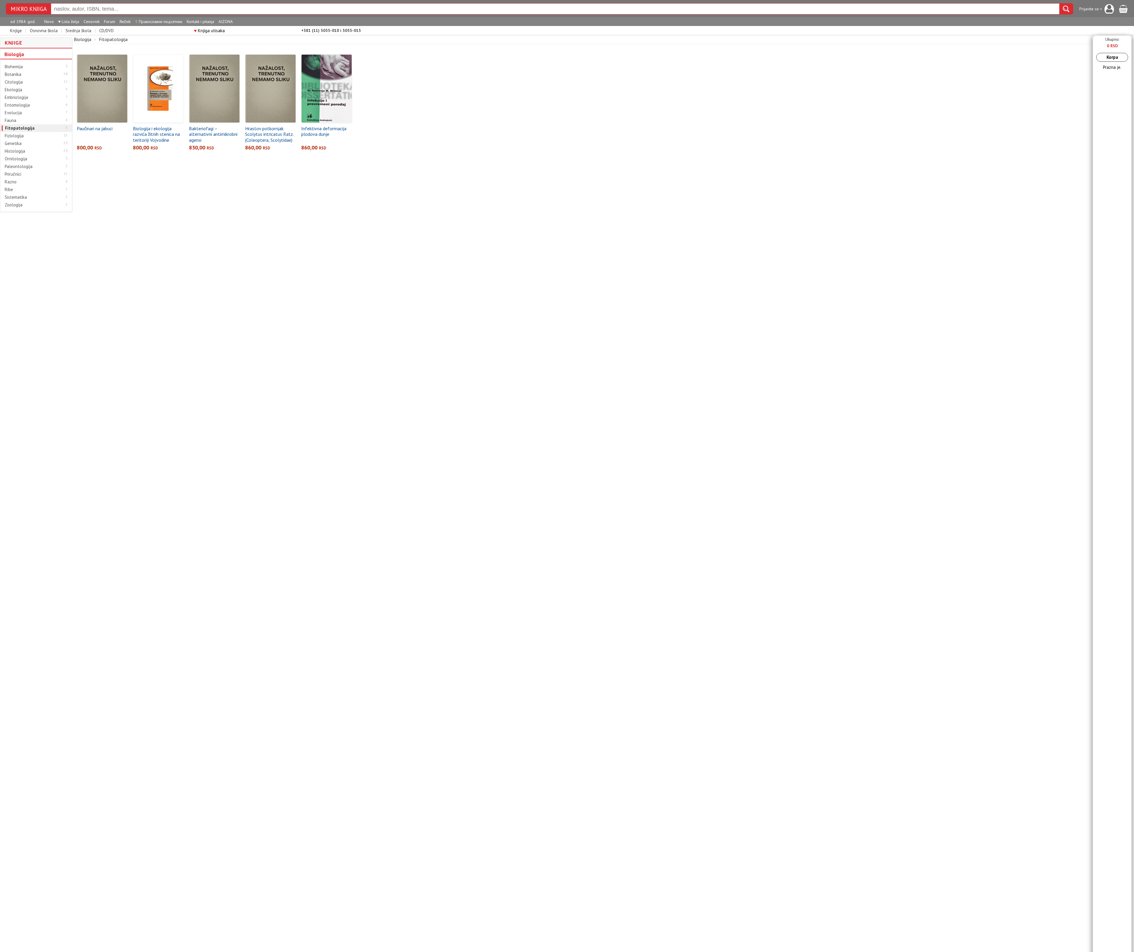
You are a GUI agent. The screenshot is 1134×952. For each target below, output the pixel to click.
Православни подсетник (158, 21)
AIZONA (226, 21)
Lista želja (68, 21)
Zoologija (13, 205)
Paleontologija (18, 166)
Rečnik (125, 21)
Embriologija (16, 97)
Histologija (15, 151)
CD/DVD (106, 30)
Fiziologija (14, 135)
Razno (11, 182)
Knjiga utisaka (209, 30)
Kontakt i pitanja (200, 21)
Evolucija (13, 112)
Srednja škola (78, 30)
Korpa (1112, 57)
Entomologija (17, 105)
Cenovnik (92, 21)
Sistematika (16, 197)
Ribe (9, 189)
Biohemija (14, 66)
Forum (109, 21)
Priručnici (13, 174)
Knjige (16, 30)
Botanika (13, 74)
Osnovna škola (44, 30)
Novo (49, 21)
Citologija (14, 82)
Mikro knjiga (29, 9)
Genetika (13, 143)
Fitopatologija (20, 128)
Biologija (14, 54)
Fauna (10, 120)
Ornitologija (16, 159)
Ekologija (13, 89)
